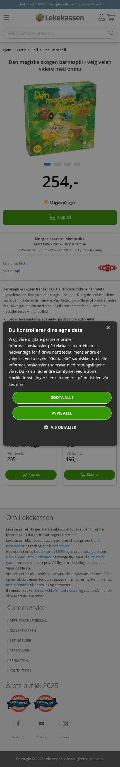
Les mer (16, 384)
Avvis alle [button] (62, 413)
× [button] (108, 328)
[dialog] (60, 383)
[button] (60, 427)
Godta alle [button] (62, 397)
